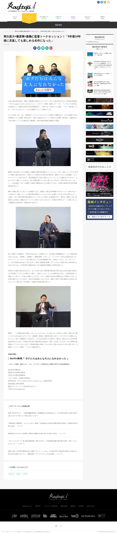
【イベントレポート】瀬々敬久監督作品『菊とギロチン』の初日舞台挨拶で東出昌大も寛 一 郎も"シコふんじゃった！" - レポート (42, 442)
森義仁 (18, 473)
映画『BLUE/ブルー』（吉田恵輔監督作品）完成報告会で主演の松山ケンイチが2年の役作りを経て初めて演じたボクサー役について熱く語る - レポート (43, 414)
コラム (73, 17)
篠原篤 (25, 473)
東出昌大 (11, 473)
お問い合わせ (90, 506)
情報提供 (72, 506)
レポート (58, 17)
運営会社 (37, 506)
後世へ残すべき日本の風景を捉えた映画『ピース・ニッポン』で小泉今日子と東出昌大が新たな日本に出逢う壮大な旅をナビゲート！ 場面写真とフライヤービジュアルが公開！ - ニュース (42, 452)
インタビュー (43, 17)
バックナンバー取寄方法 (51, 506)
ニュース (29, 17)
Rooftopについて (27, 506)
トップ (14, 17)
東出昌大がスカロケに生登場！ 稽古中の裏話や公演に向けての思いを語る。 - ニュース (36, 433)
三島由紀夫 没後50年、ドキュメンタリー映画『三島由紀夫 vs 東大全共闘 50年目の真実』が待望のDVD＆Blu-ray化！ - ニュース (43, 424)
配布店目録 (64, 506)
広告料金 (81, 506)
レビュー (88, 17)
